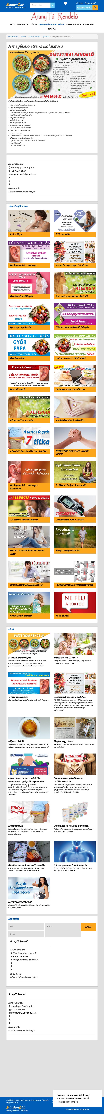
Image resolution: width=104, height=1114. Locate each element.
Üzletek (23, 37)
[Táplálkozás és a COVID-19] (75, 644)
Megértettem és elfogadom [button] (77, 1109)
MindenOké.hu (23, 25)
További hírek (88, 25)
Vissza (12, 25)
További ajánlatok (73, 25)
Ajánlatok (46, 37)
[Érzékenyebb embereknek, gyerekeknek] (75, 812)
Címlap (34, 25)
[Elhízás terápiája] (29, 812)
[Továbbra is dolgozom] (29, 683)
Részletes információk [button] (68, 1102)
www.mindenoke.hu (34, 1100)
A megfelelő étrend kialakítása (51, 25)
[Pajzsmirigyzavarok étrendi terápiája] (75, 851)
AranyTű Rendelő (34, 37)
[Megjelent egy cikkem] (75, 728)
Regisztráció (90, 3)
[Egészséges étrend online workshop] (75, 683)
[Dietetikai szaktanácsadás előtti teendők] (29, 851)
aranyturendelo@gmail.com (23, 174)
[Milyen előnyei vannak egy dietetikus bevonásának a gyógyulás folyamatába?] (29, 764)
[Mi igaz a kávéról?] (29, 728)
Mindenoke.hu (13, 37)
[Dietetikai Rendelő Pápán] (29, 644)
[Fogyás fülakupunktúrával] (29, 888)
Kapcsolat (52, 29)
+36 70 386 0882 (18, 171)
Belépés (79, 3)
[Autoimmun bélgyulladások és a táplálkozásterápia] (75, 764)
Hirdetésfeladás (84, 7)
